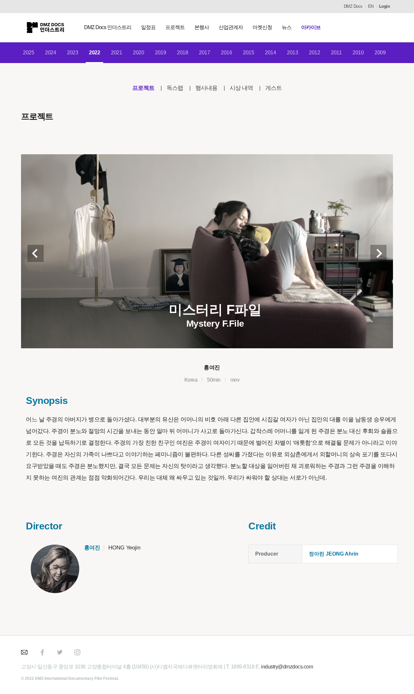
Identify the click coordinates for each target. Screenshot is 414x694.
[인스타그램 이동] (77, 652)
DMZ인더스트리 (45, 27)
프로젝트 (175, 27)
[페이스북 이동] (42, 652)
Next (378, 253)
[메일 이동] (25, 652)
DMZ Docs (353, 6)
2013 (292, 52)
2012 (314, 52)
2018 (182, 52)
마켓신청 (262, 27)
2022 (94, 52)
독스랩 (175, 88)
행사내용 (206, 88)
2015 (248, 52)
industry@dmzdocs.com (287, 666)
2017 (204, 52)
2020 (138, 52)
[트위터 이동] (60, 652)
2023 (72, 52)
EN (371, 6)
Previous (35, 253)
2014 (270, 52)
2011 (336, 52)
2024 (50, 52)
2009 (380, 52)
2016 (226, 52)
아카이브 (311, 27)
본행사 (201, 27)
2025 (28, 52)
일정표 (148, 27)
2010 (358, 52)
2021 (116, 52)
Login (384, 6)
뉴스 (286, 27)
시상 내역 (241, 88)
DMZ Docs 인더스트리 (107, 27)
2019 (160, 52)
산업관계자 (231, 27)
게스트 (273, 88)
